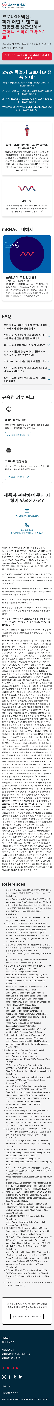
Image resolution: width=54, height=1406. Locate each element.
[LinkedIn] (21, 1377)
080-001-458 (13, 1358)
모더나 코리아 (8, 1342)
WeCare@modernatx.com (27, 516)
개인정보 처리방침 (10, 1393)
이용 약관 (6, 1386)
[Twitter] (15, 1377)
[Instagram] (4, 1377)
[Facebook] (10, 1377)
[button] (27, 327)
